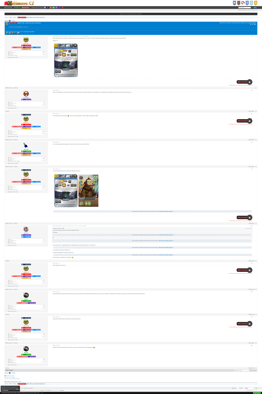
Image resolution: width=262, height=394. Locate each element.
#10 (251, 345)
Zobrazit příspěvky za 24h (252, 10)
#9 (251, 316)
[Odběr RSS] (255, 3)
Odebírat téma (224, 22)
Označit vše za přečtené (28, 388)
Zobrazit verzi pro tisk (10, 375)
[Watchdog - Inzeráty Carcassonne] (243, 3)
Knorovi (84, 225)
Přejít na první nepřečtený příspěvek (249, 22)
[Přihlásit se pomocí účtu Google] (50, 7)
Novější (11, 370)
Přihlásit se (17, 7)
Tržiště (10, 17)
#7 (251, 263)
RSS (22, 388)
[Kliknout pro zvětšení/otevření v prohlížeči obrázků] (66, 77)
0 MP (16, 108)
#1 (251, 36)
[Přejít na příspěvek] (63, 228)
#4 (251, 142)
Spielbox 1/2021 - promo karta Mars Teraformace (32, 17)
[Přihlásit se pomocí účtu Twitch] (56, 7)
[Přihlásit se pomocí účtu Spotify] (53, 7)
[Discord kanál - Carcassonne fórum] (234, 3)
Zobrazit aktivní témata (242, 10)
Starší (7, 370)
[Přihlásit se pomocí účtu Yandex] (62, 7)
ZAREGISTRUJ (5, 390)
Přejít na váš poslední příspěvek (234, 22)
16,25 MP (16, 163)
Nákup (14, 17)
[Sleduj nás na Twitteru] (251, 3)
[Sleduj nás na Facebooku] (247, 3)
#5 (251, 168)
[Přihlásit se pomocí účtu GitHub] (48, 7)
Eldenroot (86, 36)
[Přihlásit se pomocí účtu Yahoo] (59, 7)
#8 (251, 291)
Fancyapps (62, 390)
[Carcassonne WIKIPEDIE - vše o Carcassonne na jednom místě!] (239, 3)
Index (6, 17)
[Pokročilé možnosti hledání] (252, 7)
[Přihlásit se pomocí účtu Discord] (45, 7)
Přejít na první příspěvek (10, 377)
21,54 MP (16, 57)
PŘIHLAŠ (17, 389)
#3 (251, 113)
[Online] (24, 143)
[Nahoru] (256, 87)
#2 (251, 90)
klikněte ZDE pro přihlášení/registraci (166, 211)
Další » (14, 20)
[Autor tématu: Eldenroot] (7, 24)
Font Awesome (48, 390)
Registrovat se (26, 7)
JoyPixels (42, 390)
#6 (251, 225)
